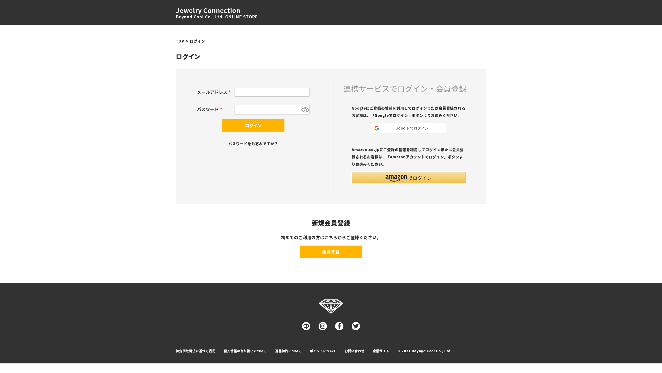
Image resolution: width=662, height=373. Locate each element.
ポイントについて (323, 351)
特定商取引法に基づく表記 (196, 351)
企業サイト (381, 351)
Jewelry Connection (208, 10)
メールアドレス (215, 92)
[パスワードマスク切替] (304, 109)
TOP (180, 41)
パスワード (210, 109)
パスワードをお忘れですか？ (253, 143)
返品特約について (288, 351)
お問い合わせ (355, 351)
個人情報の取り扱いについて (245, 351)
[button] (408, 177)
